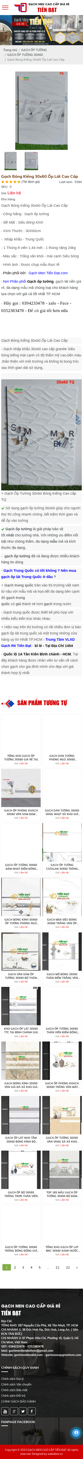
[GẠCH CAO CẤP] (41, 110)
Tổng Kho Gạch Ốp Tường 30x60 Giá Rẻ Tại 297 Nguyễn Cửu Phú (21, 757)
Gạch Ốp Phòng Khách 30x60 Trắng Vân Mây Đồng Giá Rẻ (62, 1085)
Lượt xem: (66, 182)
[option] (41, 111)
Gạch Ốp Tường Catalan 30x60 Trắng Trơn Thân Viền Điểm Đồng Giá (62, 866)
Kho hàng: (8, 199)
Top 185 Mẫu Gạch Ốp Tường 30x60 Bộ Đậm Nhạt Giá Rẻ (62, 1194)
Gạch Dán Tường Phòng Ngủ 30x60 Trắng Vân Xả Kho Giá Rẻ (62, 757)
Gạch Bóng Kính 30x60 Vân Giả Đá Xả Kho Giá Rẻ (20, 1085)
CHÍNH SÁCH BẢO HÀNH (18, 1401)
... (48, 1267)
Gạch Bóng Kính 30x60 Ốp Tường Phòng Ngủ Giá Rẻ (20, 921)
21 (58, 1267)
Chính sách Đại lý (12, 1379)
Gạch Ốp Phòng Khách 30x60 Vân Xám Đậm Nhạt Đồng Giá (21, 812)
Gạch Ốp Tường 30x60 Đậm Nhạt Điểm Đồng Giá (21, 866)
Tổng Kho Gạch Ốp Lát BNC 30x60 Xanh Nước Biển (62, 1248)
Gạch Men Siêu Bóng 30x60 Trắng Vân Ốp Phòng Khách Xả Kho (62, 921)
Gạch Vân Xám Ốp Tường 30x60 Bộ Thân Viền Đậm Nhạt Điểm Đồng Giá (21, 976)
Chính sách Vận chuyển (16, 1384)
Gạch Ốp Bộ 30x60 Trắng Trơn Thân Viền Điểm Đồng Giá (21, 1194)
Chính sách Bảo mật (14, 1390)
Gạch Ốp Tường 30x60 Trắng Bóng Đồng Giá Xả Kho (21, 1248)
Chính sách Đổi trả (13, 1396)
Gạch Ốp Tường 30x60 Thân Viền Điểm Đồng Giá (62, 1030)
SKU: (4, 187)
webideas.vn (55, 1453)
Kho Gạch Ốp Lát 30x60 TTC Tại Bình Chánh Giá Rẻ (21, 1030)
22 (68, 1267)
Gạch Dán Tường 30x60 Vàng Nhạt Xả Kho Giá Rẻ (62, 812)
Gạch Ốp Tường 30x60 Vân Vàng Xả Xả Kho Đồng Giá (62, 1139)
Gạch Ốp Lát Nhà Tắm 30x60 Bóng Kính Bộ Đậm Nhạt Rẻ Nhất (21, 1139)
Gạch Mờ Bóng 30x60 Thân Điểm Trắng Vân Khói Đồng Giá (62, 976)
